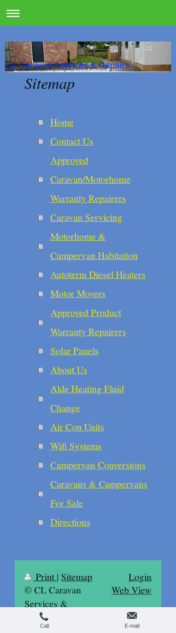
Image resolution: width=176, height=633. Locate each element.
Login (140, 576)
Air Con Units (77, 426)
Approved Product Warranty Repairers (88, 322)
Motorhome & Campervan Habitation (94, 245)
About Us (69, 369)
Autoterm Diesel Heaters (98, 274)
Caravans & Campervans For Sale (99, 493)
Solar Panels (74, 350)
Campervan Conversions (98, 464)
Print (45, 576)
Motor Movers (78, 293)
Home (62, 121)
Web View (131, 589)
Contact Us (71, 140)
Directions (70, 521)
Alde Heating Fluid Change (87, 398)
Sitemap (76, 576)
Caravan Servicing (86, 217)
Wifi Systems (76, 445)
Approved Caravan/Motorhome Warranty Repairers (90, 178)
